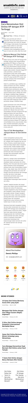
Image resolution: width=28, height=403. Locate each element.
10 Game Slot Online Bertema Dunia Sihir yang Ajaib (13, 302)
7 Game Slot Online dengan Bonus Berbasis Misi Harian (12, 359)
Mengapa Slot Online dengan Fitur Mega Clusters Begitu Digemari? (12, 313)
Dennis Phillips (4, 32)
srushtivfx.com (14, 5)
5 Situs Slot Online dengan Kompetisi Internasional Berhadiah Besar (12, 324)
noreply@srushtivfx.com (15, 257)
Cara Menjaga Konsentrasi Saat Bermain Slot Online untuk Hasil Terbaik (14, 348)
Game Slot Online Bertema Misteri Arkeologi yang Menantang (12, 336)
